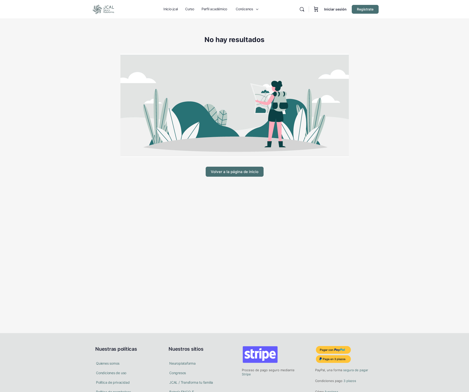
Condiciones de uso (111, 373)
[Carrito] (316, 9)
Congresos (177, 373)
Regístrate (365, 9)
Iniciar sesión (335, 9)
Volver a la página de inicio (234, 171)
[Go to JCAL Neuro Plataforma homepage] (103, 8)
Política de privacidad (112, 382)
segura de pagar (355, 370)
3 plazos (349, 381)
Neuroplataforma (182, 363)
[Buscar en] (302, 9)
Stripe (246, 374)
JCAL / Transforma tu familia (191, 382)
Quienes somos (107, 363)
